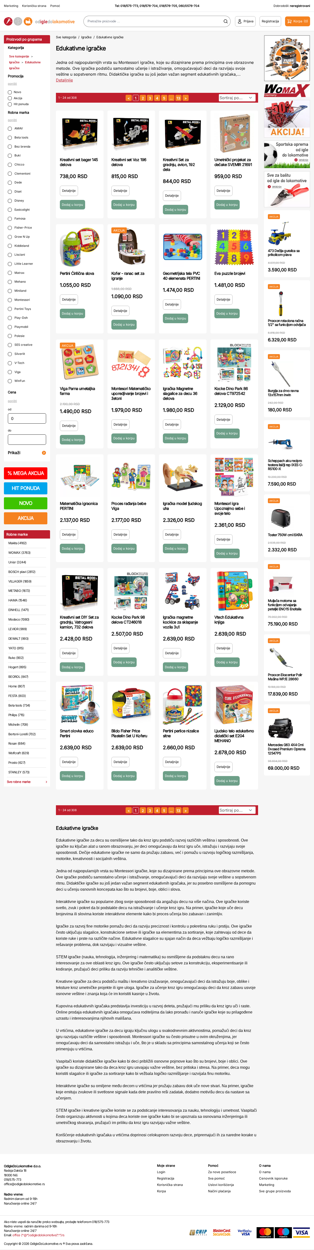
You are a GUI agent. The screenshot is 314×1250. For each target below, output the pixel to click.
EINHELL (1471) (18, 610)
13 (178, 98)
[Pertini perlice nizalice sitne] (183, 704)
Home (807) (16, 686)
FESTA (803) (17, 696)
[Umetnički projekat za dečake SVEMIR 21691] (234, 133)
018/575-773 (129, 6)
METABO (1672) (19, 591)
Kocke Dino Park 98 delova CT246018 (128, 620)
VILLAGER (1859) (19, 581)
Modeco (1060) (18, 619)
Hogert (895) (17, 667)
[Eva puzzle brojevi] (234, 247)
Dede (18, 182)
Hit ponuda (21, 104)
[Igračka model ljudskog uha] (183, 477)
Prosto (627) (16, 762)
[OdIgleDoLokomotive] (39, 21)
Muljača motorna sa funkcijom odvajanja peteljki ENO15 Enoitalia (284, 604)
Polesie (19, 336)
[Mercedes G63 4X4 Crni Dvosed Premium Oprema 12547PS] (281, 728)
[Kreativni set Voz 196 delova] (131, 133)
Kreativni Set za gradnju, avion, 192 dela (179, 164)
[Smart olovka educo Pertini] (80, 704)
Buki (17, 155)
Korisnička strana (34, 6)
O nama (265, 1172)
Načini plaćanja (219, 1191)
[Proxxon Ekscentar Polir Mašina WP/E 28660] (281, 658)
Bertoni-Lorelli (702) (22, 734)
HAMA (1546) (17, 600)
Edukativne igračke (110, 37)
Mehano (20, 281)
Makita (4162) (17, 543)
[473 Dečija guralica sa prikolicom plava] (281, 234)
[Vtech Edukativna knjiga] (234, 591)
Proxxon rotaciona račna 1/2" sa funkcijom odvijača (287, 323)
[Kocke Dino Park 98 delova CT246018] (131, 591)
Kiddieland (21, 246)
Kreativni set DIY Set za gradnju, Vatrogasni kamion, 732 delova (79, 622)
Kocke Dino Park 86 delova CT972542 (231, 391)
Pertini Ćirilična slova (77, 273)
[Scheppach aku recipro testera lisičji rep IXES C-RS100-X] (281, 444)
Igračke (14, 62)
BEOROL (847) (18, 677)
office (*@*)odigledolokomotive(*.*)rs (38, 1235)
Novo (17, 92)
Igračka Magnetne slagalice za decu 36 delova (180, 393)
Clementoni (22, 173)
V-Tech (19, 363)
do (9, 430)
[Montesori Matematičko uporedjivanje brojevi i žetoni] (131, 362)
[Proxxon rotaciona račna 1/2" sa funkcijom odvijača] (281, 304)
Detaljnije (64, 80)
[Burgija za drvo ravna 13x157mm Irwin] (281, 374)
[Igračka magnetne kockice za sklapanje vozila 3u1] (183, 591)
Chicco (19, 164)
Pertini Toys (22, 309)
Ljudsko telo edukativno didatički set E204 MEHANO (234, 735)
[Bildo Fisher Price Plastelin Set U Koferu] (131, 704)
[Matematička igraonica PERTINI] (80, 477)
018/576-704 (149, 6)
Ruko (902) (16, 658)
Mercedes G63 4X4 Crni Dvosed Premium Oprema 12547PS (286, 749)
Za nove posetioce (222, 1172)
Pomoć (55, 6)
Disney (19, 200)
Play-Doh (21, 317)
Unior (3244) (17, 562)
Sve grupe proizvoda (275, 1191)
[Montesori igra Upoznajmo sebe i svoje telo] (234, 477)
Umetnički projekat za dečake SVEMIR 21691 (233, 162)
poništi (12, 83)
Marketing (11, 6)
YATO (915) (16, 648)
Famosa (20, 218)
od (9, 409)
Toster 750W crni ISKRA (285, 535)
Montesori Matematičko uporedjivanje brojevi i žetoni (131, 393)
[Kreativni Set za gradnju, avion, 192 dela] (183, 133)
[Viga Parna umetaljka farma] (80, 362)
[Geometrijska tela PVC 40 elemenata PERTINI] (183, 247)
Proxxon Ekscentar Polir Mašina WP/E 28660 (285, 677)
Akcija (18, 98)
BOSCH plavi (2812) (21, 572)
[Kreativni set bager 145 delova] (80, 133)
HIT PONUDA (26, 488)
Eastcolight (22, 209)
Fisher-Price (23, 227)
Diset (18, 191)
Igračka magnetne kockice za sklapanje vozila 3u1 (180, 622)
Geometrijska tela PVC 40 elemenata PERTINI (181, 276)
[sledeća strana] (186, 98)
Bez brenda (22, 146)
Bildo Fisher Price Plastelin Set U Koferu (129, 733)
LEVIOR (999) (17, 629)
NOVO (25, 503)
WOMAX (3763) (19, 553)
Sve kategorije (19, 56)
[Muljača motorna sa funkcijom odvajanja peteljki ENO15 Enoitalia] (281, 584)
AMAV (18, 128)
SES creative (23, 345)
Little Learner (23, 263)
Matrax (19, 273)
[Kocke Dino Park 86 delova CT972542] (234, 362)
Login (161, 1172)
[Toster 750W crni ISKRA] (281, 518)
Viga (17, 372)
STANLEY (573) (19, 772)
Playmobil (21, 327)
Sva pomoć (216, 1178)
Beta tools (21, 137)
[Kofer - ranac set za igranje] (131, 247)
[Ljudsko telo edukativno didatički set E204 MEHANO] (234, 704)
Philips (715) (16, 715)
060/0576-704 (189, 6)
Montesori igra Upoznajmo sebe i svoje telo (229, 508)
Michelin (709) (18, 724)
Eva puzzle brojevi (229, 273)
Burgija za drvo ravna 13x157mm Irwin (283, 393)
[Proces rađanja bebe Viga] (131, 477)
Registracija (165, 1178)
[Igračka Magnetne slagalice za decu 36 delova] (183, 362)
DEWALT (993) (18, 638)
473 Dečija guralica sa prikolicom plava (284, 253)
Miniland (20, 290)
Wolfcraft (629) (18, 753)
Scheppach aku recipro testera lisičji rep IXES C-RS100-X (285, 464)
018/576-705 (168, 6)
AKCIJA (26, 518)
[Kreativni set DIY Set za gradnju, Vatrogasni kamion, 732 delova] (80, 591)
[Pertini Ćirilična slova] (80, 247)
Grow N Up (22, 236)
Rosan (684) (16, 743)
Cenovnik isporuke (273, 1178)
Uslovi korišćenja (221, 1185)
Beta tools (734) (19, 705)
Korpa (161, 1191)
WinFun (19, 381)
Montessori (22, 300)
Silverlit (19, 354)
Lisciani (19, 254)
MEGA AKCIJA (25, 473)
